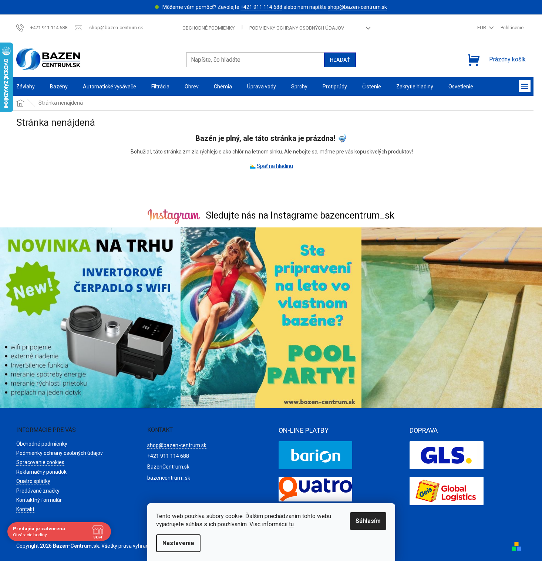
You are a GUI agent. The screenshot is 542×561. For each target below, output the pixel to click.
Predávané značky (38, 491)
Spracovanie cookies (40, 462)
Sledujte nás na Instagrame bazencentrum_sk (300, 215)
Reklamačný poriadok (41, 472)
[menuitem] (25, 86)
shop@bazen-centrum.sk (357, 7)
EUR (482, 27)
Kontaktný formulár (39, 500)
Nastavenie (178, 543)
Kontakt (25, 509)
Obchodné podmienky (208, 28)
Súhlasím (368, 520)
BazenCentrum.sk (168, 467)
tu (291, 524)
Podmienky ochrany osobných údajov (296, 28)
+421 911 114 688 (261, 7)
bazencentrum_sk (168, 478)
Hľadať (340, 60)
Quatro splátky (33, 481)
